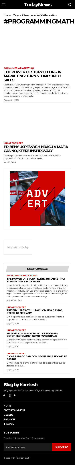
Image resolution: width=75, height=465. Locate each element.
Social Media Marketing (19, 68)
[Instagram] (10, 396)
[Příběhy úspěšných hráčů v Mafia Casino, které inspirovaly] (37, 121)
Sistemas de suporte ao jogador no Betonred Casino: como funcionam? (32, 335)
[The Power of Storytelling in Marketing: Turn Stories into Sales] (37, 46)
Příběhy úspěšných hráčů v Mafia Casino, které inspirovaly (36, 149)
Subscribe (61, 447)
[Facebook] (4, 396)
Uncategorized (13, 143)
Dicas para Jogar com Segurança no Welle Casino (37, 357)
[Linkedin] (15, 396)
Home (7, 15)
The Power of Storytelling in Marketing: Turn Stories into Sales (32, 76)
